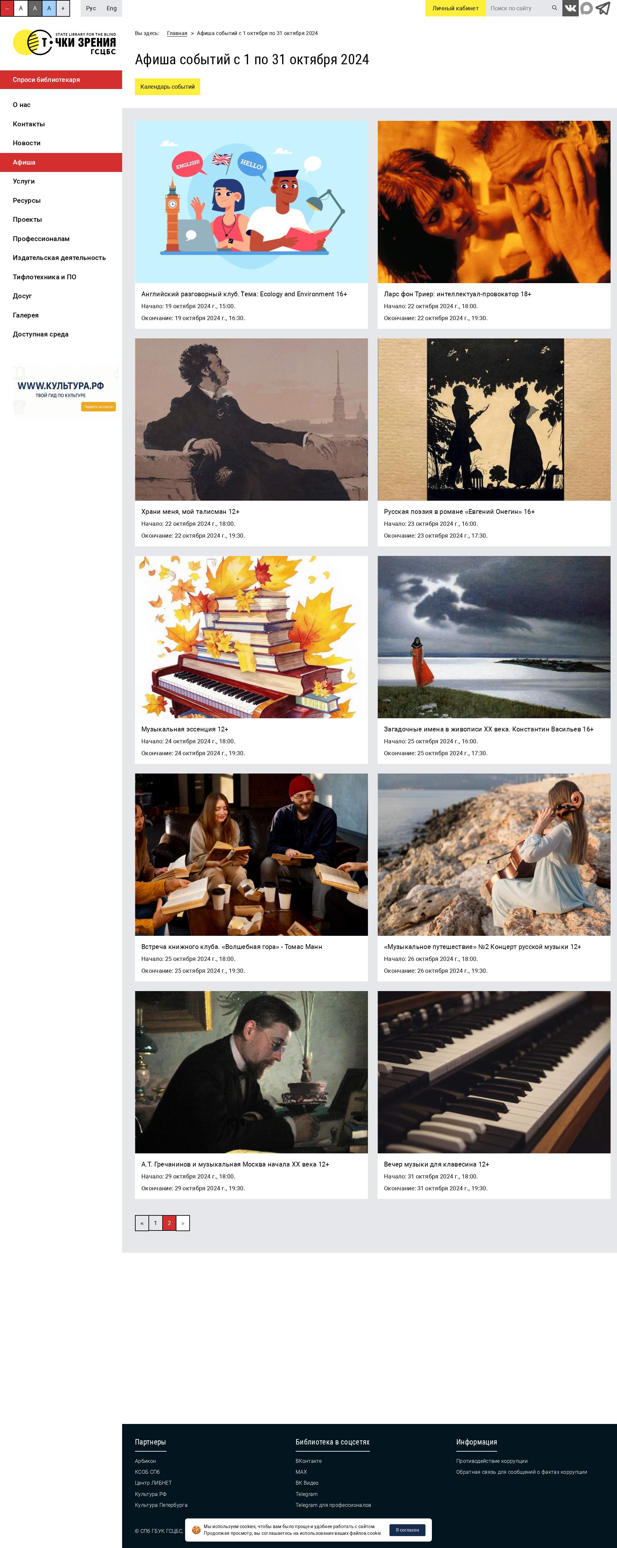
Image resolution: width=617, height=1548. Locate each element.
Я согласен (407, 1530)
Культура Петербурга (161, 1505)
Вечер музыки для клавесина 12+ (436, 1164)
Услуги (24, 181)
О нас (22, 105)
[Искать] (554, 8)
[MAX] (586, 8)
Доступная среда (41, 334)
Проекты (27, 219)
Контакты (29, 124)
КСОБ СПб (147, 1472)
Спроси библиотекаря (46, 80)
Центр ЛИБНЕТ (153, 1483)
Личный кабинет (456, 8)
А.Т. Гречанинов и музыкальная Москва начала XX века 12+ (235, 1164)
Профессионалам (41, 239)
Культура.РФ (151, 1494)
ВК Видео (307, 1483)
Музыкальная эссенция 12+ (184, 729)
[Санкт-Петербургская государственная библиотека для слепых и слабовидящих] (64, 44)
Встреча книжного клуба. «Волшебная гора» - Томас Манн (231, 947)
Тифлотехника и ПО (44, 277)
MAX (301, 1472)
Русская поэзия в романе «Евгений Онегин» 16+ (459, 511)
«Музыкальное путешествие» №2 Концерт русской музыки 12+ (482, 947)
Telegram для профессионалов (333, 1505)
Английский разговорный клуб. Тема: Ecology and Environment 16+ (244, 294)
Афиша (24, 162)
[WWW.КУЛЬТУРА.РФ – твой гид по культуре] (67, 392)
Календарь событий (165, 84)
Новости (26, 143)
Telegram (307, 1494)
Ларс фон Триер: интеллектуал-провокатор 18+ (458, 294)
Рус (91, 8)
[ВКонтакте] (570, 8)
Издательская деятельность (59, 258)
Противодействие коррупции (492, 1461)
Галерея (26, 315)
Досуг (22, 296)
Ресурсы (27, 200)
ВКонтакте (309, 1461)
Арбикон (145, 1461)
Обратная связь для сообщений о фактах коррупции (521, 1472)
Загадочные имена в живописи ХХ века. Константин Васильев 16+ (489, 729)
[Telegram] (603, 8)
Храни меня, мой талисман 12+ (190, 511)
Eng (112, 8)
